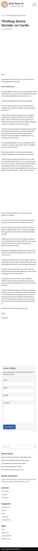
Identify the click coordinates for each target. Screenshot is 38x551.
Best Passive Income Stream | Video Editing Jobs (16, 457)
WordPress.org (6, 539)
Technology (4, 516)
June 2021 (4, 497)
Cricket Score (20, 308)
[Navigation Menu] (34, 4)
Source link (4, 317)
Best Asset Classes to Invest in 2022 (12, 469)
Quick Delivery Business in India (11, 466)
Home (3, 15)
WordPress (16, 549)
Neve (3, 549)
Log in (3, 529)
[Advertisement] (19, 54)
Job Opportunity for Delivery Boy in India (13, 463)
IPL (9, 308)
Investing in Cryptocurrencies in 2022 (18, 481)
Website (5, 395)
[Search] (34, 447)
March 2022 (5, 491)
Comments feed (6, 535)
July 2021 (4, 494)
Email (5, 387)
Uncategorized (5, 520)
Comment (6, 403)
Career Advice (5, 507)
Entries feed (5, 532)
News (3, 513)
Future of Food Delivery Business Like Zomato (15, 460)
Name (5, 380)
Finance (3, 510)
